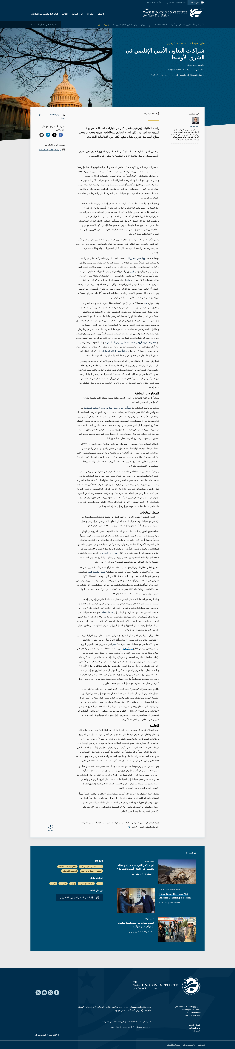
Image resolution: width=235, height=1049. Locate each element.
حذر (114, 644)
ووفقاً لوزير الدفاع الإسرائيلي (114, 351)
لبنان (135, 25)
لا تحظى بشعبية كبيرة (97, 572)
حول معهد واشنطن (143, 1027)
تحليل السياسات (197, 43)
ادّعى (132, 271)
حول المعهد (77, 13)
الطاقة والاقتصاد (160, 25)
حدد (145, 303)
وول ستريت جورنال (136, 258)
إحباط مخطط (107, 612)
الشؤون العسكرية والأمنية (181, 25)
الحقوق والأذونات (173, 1045)
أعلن (128, 280)
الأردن (53, 883)
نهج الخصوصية (189, 1045)
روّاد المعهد (114, 1027)
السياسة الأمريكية (70, 871)
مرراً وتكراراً (127, 648)
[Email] (41, 135)
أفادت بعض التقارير (110, 553)
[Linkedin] (48, 135)
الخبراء (90, 13)
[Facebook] (61, 135)
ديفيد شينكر (191, 65)
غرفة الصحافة (194, 1028)
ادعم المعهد (127, 1027)
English (171, 69)
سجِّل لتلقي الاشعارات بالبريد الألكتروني (78, 897)
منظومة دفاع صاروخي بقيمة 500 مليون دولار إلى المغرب (130, 342)
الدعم (65, 13)
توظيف (201, 1045)
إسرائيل (63, 883)
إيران (142, 25)
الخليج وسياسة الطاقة (67, 866)
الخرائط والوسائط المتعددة (44, 13)
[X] (54, 135)
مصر (100, 883)
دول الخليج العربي (122, 25)
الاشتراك (196, 1031)
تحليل (101, 13)
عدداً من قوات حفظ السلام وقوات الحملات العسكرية (107, 408)
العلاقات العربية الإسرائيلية (91, 866)
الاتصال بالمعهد (194, 1025)
